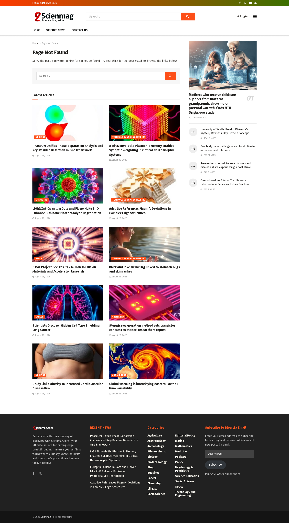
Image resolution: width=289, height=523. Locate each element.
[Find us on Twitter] (244, 3)
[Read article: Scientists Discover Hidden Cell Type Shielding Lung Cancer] (67, 302)
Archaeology (155, 446)
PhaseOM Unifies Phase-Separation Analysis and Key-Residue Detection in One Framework (114, 440)
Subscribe (215, 464)
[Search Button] (188, 16)
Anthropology (156, 441)
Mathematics (183, 446)
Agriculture (119, 375)
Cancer (39, 317)
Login (244, 16)
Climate (152, 488)
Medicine (40, 137)
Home (35, 43)
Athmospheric (156, 451)
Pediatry (180, 457)
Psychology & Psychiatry (184, 469)
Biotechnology (157, 462)
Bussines (153, 472)
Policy (179, 462)
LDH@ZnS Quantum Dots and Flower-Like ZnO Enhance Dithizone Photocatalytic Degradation (113, 471)
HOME (36, 30)
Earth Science (156, 494)
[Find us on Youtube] (250, 3)
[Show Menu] (255, 16)
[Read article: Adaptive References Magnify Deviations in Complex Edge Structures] (144, 185)
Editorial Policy (185, 435)
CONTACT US (80, 30)
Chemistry (41, 200)
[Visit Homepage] (53, 16)
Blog (150, 467)
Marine (179, 441)
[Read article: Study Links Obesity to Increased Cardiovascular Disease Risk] (67, 361)
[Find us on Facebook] (240, 3)
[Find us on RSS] (255, 3)
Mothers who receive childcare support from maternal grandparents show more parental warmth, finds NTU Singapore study (212, 104)
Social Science (184, 481)
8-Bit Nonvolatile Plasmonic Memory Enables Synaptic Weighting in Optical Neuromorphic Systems (141, 150)
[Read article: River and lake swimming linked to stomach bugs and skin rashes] (144, 244)
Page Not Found (50, 43)
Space (39, 258)
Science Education (187, 476)
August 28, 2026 (42, 155)
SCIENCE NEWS (55, 30)
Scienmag (45, 517)
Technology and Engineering (128, 137)
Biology (152, 457)
